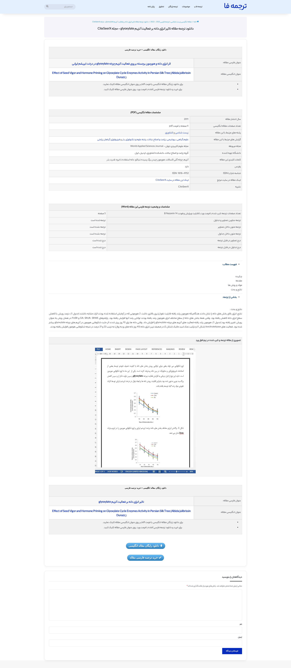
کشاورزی (169, 133)
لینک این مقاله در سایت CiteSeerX (172, 180)
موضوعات (186, 6)
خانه (195, 22)
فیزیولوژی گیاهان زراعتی (108, 140)
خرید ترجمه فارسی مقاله (144, 557)
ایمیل (240, 637)
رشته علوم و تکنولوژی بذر (134, 140)
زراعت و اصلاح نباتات (156, 140)
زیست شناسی (181, 133)
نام (241, 624)
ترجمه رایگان (173, 6)
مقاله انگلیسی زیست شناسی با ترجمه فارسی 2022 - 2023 (171, 22)
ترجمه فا (199, 6)
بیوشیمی (171, 140)
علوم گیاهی (182, 140)
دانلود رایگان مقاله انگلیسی (144, 545)
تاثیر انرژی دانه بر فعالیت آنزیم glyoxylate (121, 502)
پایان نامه (151, 6)
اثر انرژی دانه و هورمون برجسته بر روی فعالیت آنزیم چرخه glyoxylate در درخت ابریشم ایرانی (121, 64)
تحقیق (161, 6)
